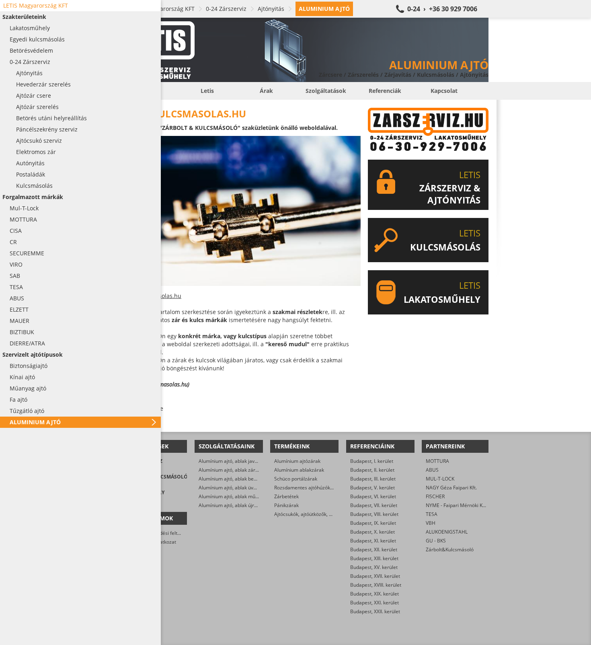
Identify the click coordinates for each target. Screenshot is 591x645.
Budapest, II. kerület (372, 469)
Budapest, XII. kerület (373, 549)
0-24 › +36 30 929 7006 (442, 8)
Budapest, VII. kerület (373, 505)
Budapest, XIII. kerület (374, 558)
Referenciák (385, 90)
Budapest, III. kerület (373, 478)
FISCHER (435, 496)
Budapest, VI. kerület (373, 496)
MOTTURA (437, 461)
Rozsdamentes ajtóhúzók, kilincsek (312, 487)
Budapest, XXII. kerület (375, 611)
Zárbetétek (286, 496)
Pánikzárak (286, 505)
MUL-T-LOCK (440, 478)
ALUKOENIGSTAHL (447, 531)
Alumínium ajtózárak (297, 461)
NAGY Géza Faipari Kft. (451, 487)
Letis (207, 90)
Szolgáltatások (326, 90)
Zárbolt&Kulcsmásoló (450, 549)
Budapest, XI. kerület (373, 540)
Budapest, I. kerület (371, 461)
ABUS (432, 469)
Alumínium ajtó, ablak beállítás (233, 478)
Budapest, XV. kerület (374, 567)
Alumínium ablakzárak (299, 469)
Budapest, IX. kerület (373, 523)
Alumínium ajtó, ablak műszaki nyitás (240, 496)
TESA (431, 514)
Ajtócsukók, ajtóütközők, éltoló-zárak (314, 514)
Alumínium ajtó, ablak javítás (231, 461)
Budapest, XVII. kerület (375, 576)
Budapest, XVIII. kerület (375, 584)
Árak (266, 90)
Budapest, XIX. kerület (374, 593)
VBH (430, 523)
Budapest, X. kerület (372, 531)
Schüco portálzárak (295, 478)
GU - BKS (436, 540)
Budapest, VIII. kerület (374, 514)
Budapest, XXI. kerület (374, 602)
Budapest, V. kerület (372, 487)
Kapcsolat (444, 90)
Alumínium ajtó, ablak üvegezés (234, 487)
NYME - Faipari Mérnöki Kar (456, 505)
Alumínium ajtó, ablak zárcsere (233, 469)
